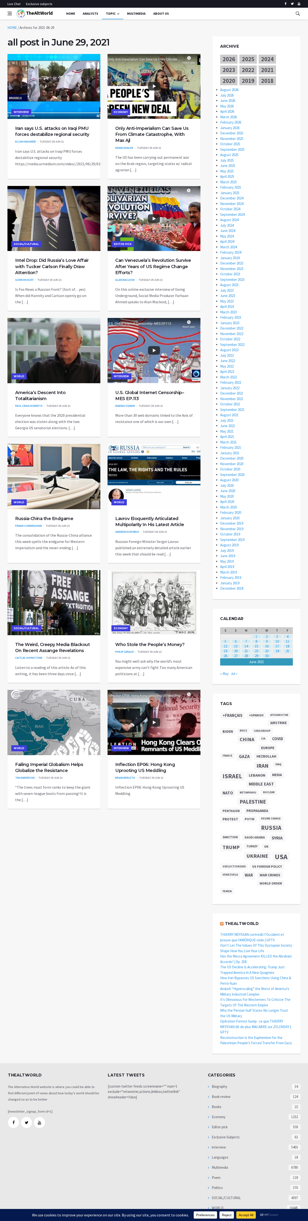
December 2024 (231, 198)
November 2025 (231, 138)
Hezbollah (266, 756)
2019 (248, 81)
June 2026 (227, 100)
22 (256, 651)
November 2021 (231, 398)
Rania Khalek (124, 148)
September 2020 (232, 474)
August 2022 (229, 350)
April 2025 (227, 176)
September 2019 (232, 539)
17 (277, 646)
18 (287, 646)
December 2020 (231, 458)
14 (246, 646)
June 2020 (227, 490)
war (249, 875)
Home (70, 13)
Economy (121, 112)
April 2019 (227, 566)
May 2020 (227, 496)
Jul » (234, 673)
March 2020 (228, 507)
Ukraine (257, 855)
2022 (248, 70)
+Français (232, 715)
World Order (271, 883)
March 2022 (228, 377)
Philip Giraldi (124, 651)
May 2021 (227, 431)
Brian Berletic (125, 777)
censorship (262, 731)
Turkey (251, 846)
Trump (231, 847)
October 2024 (230, 209)
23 (267, 651)
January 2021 (229, 453)
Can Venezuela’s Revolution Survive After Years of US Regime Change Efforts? (153, 266)
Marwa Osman (125, 406)
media (277, 774)
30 (267, 656)
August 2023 (229, 285)
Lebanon (257, 775)
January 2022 (229, 388)
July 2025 (227, 160)
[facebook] (285, 4)
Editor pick (123, 244)
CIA (263, 738)
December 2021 (231, 393)
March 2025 (228, 182)
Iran (263, 765)
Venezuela (230, 874)
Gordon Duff (24, 280)
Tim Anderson (25, 777)
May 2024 (227, 236)
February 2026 (230, 122)
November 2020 (231, 464)
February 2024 (230, 252)
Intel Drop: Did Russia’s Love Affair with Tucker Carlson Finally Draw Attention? (52, 266)
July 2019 (227, 550)
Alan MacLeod (125, 280)
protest (230, 819)
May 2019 (227, 561)
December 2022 (231, 328)
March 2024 (228, 247)
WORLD (19, 376)
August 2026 (229, 89)
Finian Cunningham (28, 526)
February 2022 (230, 382)
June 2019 (227, 556)
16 (267, 646)
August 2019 (229, 545)
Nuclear (269, 792)
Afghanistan (279, 715)
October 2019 (230, 534)
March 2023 (228, 312)
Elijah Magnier (25, 141)
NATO (228, 793)
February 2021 (230, 447)
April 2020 (227, 501)
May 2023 (227, 301)
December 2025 (231, 133)
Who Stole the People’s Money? (150, 644)
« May (224, 673)
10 (277, 641)
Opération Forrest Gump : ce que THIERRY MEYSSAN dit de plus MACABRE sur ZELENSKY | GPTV (255, 1026)
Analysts (90, 13)
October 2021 (230, 404)
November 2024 (231, 203)
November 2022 (231, 333)
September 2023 (232, 279)
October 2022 (230, 339)
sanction (230, 837)
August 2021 (229, 415)
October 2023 (230, 274)
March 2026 (228, 117)
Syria (277, 838)
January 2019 (229, 583)
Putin (249, 819)
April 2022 (227, 371)
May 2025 (227, 171)
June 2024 (227, 230)
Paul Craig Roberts (29, 406)
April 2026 (227, 111)
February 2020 (230, 512)
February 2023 (230, 317)
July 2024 (227, 225)
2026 (229, 59)
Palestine (253, 801)
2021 (267, 70)
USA (281, 856)
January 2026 (229, 127)
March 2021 (228, 442)
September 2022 (232, 344)
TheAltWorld (39, 13)
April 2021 (227, 436)
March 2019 (228, 572)
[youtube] (299, 4)
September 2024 (232, 214)
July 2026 (227, 95)
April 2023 (227, 306)
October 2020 (230, 469)
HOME (12, 27)
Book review (221, 1096)
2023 (229, 70)
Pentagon (231, 811)
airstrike (278, 723)
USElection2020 (234, 866)
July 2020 (227, 485)
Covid (277, 738)
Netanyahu (248, 792)
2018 (267, 81)
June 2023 (227, 295)
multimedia (136, 13)
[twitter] (292, 4)
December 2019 (231, 523)
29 (256, 656)
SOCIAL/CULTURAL (26, 244)
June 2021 (227, 425)
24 (277, 651)
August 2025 (229, 154)
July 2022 (227, 355)
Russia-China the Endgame (44, 518)
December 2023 (231, 263)
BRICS (243, 730)
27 (235, 656)
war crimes (270, 875)
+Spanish (256, 715)
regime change (271, 818)
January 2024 (229, 258)
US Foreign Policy (267, 866)
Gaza (244, 756)
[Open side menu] (9, 13)
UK (266, 846)
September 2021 (232, 409)
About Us (161, 13)
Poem (215, 1177)
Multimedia (219, 1167)
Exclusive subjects (39, 4)
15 (256, 646)
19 (225, 651)
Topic (111, 13)
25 (287, 651)
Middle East (261, 784)
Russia (271, 828)
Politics (217, 1187)
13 (235, 646)
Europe (267, 748)
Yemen (227, 891)
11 (287, 641)
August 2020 (229, 480)
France (227, 755)
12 (225, 646)
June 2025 (227, 165)
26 (225, 656)
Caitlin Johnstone (28, 658)
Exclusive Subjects (225, 1137)
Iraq (278, 764)
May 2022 (227, 366)
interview (21, 112)
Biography (219, 1086)
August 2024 (229, 220)
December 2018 (231, 588)
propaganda (257, 810)
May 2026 (227, 106)
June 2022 (227, 360)
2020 (229, 81)
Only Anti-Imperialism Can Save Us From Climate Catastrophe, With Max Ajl (152, 134)
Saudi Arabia (254, 837)
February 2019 (230, 577)
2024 (267, 59)
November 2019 (231, 529)
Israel (232, 776)
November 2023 (231, 268)
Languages (219, 1157)
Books (216, 1106)
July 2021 (227, 420)
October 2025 (230, 144)
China (247, 739)
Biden (228, 731)
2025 (248, 59)
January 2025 (229, 193)
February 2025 (230, 187)
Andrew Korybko (127, 532)
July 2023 (227, 290)
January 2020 (229, 518)
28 (246, 656)
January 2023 (229, 323)
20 (235, 651)
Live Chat (13, 4)
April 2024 (227, 241)
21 (246, 651)
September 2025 (232, 149)
